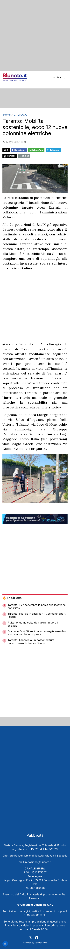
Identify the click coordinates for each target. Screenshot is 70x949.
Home (7, 114)
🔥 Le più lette (11, 598)
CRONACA (20, 114)
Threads (11, 156)
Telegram (54, 150)
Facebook (20, 150)
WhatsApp (37, 150)
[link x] (31, 937)
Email (26, 156)
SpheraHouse (41, 942)
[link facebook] (36, 937)
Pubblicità (35, 835)
